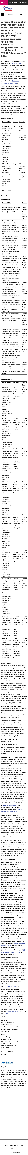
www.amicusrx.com (13, 1011)
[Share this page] (26, 14)
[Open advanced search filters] (21, 14)
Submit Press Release (14, 1149)
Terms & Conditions (14, 1152)
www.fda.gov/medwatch (10, 805)
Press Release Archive (16, 1145)
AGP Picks (4, 2)
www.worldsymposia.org (11, 986)
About (6, 1145)
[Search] (18, 14)
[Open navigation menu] (2, 14)
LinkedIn (5, 1013)
